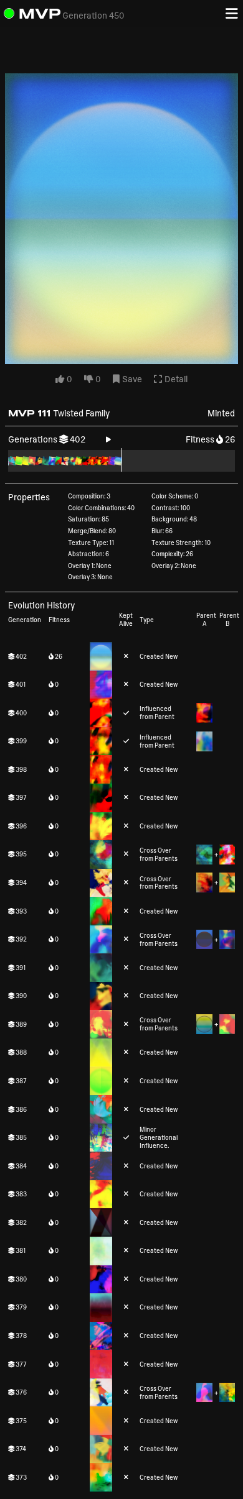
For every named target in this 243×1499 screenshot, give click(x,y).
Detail (175, 379)
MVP (40, 13)
